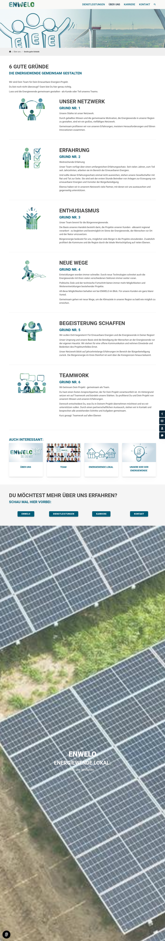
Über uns (114, 4)
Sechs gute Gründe (31, 52)
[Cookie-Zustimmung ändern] (6, 934)
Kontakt (144, 4)
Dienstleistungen (93, 4)
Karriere (129, 4)
